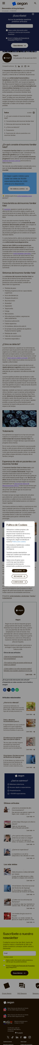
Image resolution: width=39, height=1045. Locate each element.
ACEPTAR (18, 571)
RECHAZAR (18, 576)
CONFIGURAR (18, 582)
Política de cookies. (19, 542)
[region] (19, 553)
